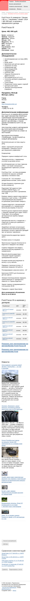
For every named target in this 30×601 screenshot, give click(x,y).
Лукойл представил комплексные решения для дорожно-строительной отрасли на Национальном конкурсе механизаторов (14, 479)
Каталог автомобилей (9, 541)
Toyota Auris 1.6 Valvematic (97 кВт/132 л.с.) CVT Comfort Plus (12, 565)
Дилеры (5, 544)
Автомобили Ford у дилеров (12, 12)
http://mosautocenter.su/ (9, 104)
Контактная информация (9, 587)
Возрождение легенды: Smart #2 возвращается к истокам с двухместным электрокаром (12, 504)
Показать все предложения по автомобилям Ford (15, 350)
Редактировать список (15, 569)
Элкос (14, 590)
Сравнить (5, 569)
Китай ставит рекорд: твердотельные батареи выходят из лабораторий (12, 492)
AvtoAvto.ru (4, 1)
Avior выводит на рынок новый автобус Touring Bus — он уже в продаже (12, 366)
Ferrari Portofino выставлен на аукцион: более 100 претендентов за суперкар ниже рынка (12, 443)
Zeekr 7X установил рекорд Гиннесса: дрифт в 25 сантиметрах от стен (13, 517)
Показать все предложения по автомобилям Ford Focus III (15, 345)
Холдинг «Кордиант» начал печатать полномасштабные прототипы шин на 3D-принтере (12, 407)
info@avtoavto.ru (6, 589)
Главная (3, 12)
